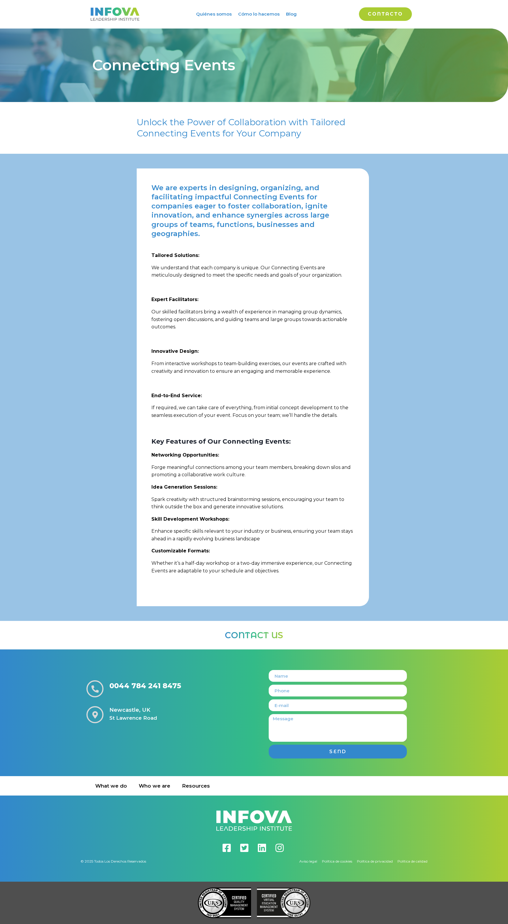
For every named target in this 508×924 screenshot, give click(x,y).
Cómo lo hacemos (259, 14)
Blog (291, 14)
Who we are (154, 786)
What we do (111, 786)
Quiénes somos (214, 14)
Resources (196, 786)
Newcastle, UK (129, 710)
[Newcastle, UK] (94, 714)
